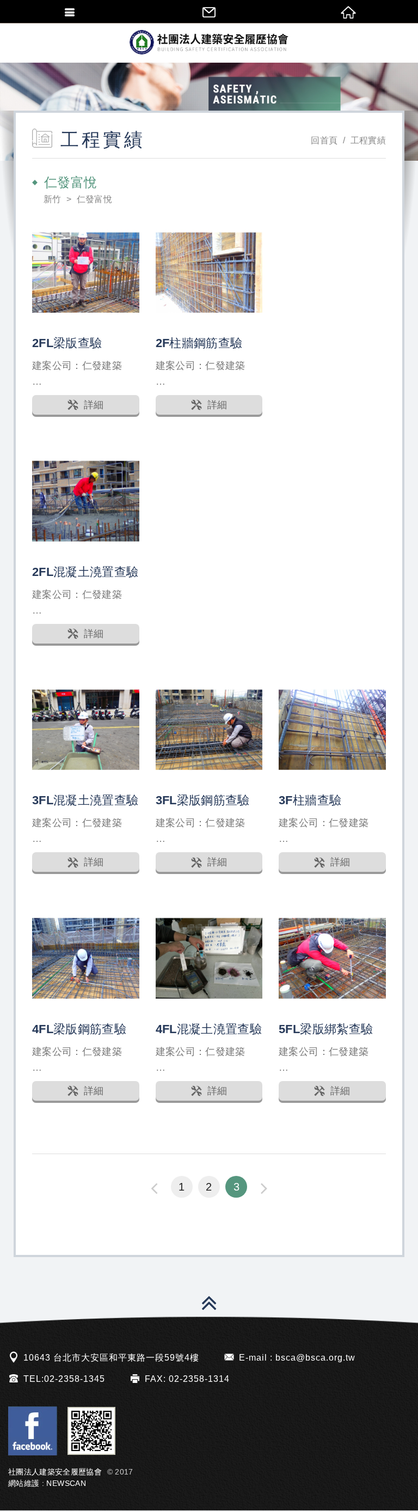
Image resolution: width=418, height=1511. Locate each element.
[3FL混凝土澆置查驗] (85, 730)
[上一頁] (154, 1188)
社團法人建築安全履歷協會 (209, 42)
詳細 (93, 404)
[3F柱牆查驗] (332, 730)
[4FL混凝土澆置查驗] (209, 958)
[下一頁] (264, 1188)
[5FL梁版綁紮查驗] (332, 958)
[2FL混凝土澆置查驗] (85, 501)
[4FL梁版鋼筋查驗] (85, 958)
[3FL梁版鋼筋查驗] (209, 730)
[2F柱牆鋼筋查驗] (209, 272)
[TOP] (209, 1305)
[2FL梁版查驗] (85, 272)
